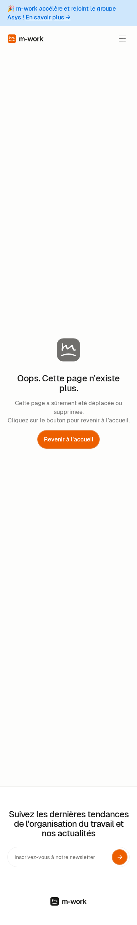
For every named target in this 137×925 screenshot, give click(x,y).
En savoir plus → (48, 17)
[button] (122, 38)
